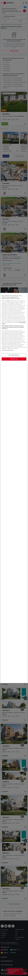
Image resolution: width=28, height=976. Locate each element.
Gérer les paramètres (14, 355)
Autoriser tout (14, 359)
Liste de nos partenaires (8, 350)
